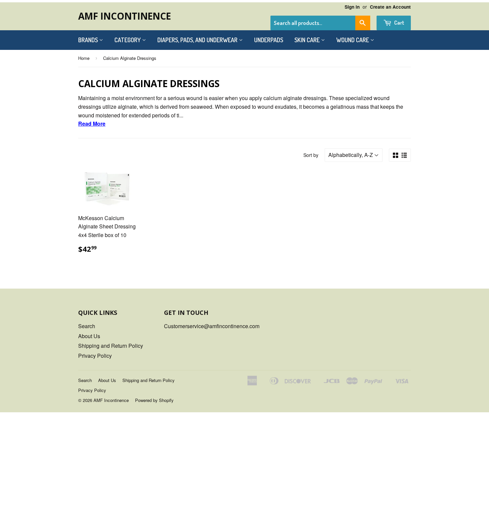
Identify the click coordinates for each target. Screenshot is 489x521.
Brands (88, 40)
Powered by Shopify (154, 400)
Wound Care (353, 40)
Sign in (352, 7)
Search (86, 326)
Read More (91, 123)
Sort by (310, 155)
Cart (398, 22)
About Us (89, 336)
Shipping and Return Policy (110, 345)
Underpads (268, 40)
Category (128, 40)
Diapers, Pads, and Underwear (198, 40)
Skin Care (307, 40)
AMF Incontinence (124, 16)
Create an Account (390, 7)
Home (83, 58)
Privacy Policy (95, 355)
